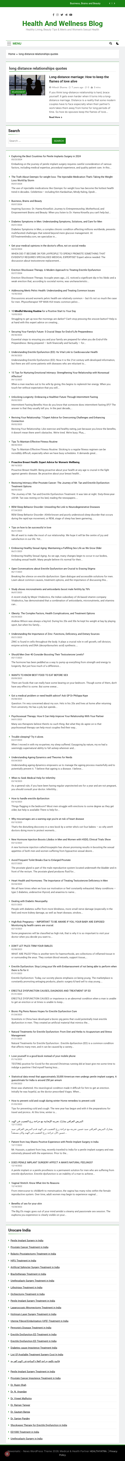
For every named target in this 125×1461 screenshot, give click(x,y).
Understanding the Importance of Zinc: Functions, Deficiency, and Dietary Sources (55, 634)
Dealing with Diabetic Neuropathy (29, 901)
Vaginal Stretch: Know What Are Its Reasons (35, 1183)
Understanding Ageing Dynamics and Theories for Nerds (41, 757)
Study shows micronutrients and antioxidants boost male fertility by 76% (50, 589)
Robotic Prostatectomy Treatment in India (33, 1253)
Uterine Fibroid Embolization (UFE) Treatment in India (39, 1321)
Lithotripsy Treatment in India (26, 1287)
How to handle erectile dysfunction (30, 798)
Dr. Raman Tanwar (20, 1405)
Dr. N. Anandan (19, 1391)
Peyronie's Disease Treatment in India (31, 1327)
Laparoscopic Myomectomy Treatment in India (36, 1307)
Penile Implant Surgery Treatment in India (33, 1300)
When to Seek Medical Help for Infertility (33, 778)
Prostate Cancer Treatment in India (29, 1247)
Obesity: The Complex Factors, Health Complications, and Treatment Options (53, 613)
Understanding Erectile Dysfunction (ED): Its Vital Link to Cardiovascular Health (54, 352)
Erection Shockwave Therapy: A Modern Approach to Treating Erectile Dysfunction (56, 270)
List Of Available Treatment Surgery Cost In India (37, 1354)
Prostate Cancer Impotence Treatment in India (36, 1378)
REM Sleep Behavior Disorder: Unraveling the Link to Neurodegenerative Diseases (55, 507)
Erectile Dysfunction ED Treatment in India (33, 1334)
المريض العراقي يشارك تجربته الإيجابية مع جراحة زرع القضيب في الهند (47, 1121)
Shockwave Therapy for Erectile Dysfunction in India (39, 1425)
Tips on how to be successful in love (31, 527)
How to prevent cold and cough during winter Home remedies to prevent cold (53, 1100)
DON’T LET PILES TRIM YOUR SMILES (32, 945)
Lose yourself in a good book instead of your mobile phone (43, 1056)
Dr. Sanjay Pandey (20, 1418)
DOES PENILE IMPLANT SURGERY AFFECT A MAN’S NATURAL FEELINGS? (52, 1162)
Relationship (18, 92)
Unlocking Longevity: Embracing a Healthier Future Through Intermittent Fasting (54, 397)
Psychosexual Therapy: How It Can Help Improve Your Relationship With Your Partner (57, 716)
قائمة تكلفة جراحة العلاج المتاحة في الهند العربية (35, 1361)
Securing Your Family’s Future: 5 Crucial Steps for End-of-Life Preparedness (52, 331)
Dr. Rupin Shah (18, 1385)
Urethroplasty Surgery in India (26, 1438)
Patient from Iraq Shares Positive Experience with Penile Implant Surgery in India (54, 1141)
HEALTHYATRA (98, 1451)
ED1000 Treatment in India (25, 1432)
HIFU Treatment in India (23, 1260)
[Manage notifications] (7, 1453)
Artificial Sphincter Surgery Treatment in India (35, 1267)
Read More (54, 117)
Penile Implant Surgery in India (27, 1240)
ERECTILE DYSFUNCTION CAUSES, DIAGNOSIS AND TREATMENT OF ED (51, 990)
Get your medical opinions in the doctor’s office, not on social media (48, 245)
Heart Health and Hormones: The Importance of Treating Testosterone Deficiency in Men (59, 880)
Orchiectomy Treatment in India (28, 1294)
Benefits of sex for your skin (26, 1203)
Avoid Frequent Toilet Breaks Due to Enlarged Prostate (41, 860)
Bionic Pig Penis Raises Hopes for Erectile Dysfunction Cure (44, 1011)
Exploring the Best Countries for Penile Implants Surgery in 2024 (46, 156)
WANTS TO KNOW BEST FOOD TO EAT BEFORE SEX (39, 675)
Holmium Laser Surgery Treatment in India (33, 1314)
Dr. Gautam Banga (20, 1411)
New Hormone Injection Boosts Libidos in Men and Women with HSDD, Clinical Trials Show (61, 839)
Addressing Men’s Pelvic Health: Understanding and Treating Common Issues (53, 290)
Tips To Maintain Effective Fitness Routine (34, 441)
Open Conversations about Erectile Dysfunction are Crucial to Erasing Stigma (53, 568)
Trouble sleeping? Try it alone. (27, 736)
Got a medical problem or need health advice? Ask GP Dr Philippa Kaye (49, 695)
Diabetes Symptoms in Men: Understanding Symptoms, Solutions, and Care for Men (55, 3)
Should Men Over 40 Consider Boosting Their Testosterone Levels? (47, 654)
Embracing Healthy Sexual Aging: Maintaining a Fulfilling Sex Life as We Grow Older (56, 548)
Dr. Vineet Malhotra (21, 1398)
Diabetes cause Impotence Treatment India (34, 1347)
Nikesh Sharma (59, 87)
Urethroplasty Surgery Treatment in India (32, 1280)
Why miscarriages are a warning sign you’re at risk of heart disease (47, 818)
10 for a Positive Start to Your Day (43, 311)
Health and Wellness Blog (62, 23)
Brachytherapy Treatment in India (28, 1274)
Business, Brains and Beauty (26, 201)
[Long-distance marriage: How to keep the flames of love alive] (27, 85)
